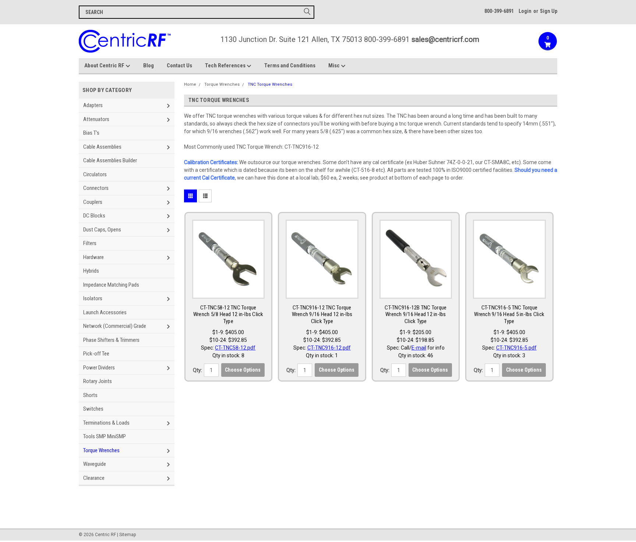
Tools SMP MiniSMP (104, 436)
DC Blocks (94, 215)
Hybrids (91, 271)
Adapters (93, 105)
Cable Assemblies (102, 147)
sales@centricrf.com (445, 39)
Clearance (94, 478)
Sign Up (548, 11)
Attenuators (96, 119)
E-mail (418, 348)
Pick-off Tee (96, 353)
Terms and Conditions (289, 65)
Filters (89, 243)
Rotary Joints (97, 381)
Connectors (96, 188)
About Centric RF (105, 65)
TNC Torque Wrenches (270, 84)
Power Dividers (99, 367)
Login (525, 11)
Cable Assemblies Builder (110, 160)
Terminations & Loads (106, 422)
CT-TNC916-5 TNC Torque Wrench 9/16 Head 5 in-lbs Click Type (509, 314)
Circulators (95, 174)
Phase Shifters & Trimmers (111, 340)
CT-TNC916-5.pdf (516, 348)
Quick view (228, 291)
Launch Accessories (105, 312)
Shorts (90, 395)
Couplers (92, 202)
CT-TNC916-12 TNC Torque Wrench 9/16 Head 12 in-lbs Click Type (322, 314)
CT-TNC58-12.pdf (235, 348)
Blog (148, 65)
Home (190, 84)
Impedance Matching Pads (111, 284)
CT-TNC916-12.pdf (329, 348)
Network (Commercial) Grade (114, 326)
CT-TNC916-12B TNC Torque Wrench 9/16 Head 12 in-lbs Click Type (415, 314)
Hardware (93, 257)
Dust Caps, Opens (102, 229)
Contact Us (179, 65)
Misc (334, 65)
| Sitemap (126, 534)
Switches (93, 408)
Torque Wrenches (101, 450)
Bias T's (91, 133)
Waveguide (94, 464)
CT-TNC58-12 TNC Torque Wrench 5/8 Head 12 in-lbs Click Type (228, 314)
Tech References (226, 65)
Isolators (92, 298)
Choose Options (243, 370)
